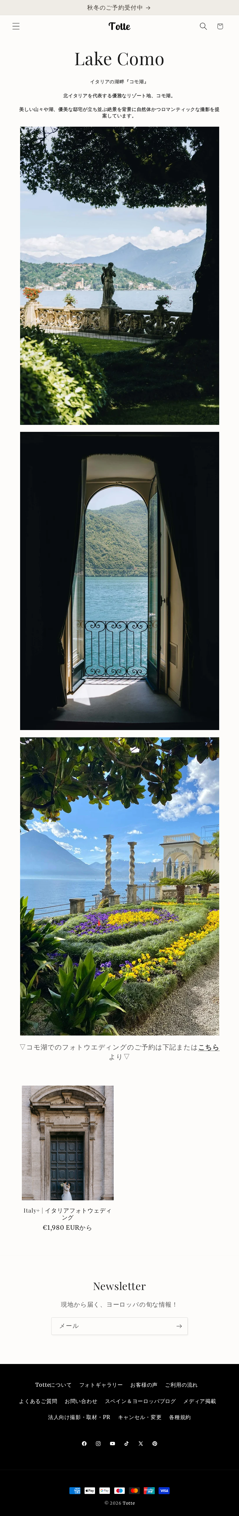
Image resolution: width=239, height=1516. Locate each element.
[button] (16, 26)
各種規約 (180, 1417)
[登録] (179, 1326)
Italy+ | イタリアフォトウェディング (68, 1214)
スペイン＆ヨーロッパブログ (140, 1401)
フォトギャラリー (101, 1384)
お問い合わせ (81, 1401)
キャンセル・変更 (140, 1417)
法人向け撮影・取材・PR (79, 1417)
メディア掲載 (199, 1401)
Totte (129, 1503)
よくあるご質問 (38, 1401)
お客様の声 (144, 1384)
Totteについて (53, 1384)
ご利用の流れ (181, 1384)
